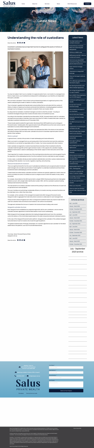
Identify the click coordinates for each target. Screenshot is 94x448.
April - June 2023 (73, 238)
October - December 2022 (75, 244)
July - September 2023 (74, 235)
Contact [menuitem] (87, 4)
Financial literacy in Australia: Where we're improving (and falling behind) (76, 47)
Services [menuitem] (47, 4)
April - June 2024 (73, 226)
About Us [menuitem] (34, 4)
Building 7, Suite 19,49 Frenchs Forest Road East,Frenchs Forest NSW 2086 (28, 367)
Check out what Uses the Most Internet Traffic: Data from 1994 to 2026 (77, 190)
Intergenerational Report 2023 (75, 258)
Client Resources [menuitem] (72, 4)
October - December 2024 (75, 221)
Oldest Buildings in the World (75, 286)
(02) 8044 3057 (20, 376)
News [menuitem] (58, 4)
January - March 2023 (74, 241)
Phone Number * (53, 375)
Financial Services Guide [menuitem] (31, 393)
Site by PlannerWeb (77, 428)
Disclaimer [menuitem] (21, 393)
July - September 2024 (74, 223)
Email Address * (52, 370)
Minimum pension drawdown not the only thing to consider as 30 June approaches (77, 157)
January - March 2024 (74, 229)
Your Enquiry (52, 380)
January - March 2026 (74, 206)
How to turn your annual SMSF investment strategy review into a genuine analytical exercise (77, 61)
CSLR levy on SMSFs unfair (75, 52)
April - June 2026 (73, 203)
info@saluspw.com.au (34, 376)
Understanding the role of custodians (77, 313)
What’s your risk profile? (75, 185)
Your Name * (52, 365)
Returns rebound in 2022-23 (75, 316)
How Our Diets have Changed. (76, 114)
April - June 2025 (73, 215)
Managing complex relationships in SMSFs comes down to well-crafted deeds (76, 272)
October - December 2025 (75, 209)
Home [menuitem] (23, 4)
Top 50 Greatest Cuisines (74, 352)
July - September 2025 (74, 212)
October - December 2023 (75, 232)
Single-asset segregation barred (76, 255)
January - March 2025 (74, 218)
